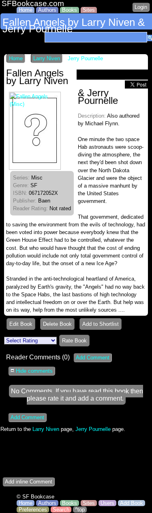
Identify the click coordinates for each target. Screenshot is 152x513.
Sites (89, 10)
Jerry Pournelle (85, 58)
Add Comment (92, 358)
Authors (47, 10)
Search (61, 510)
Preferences (33, 510)
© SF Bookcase (35, 497)
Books (69, 10)
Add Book (131, 503)
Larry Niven (46, 58)
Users (107, 503)
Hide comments (33, 371)
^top (80, 510)
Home (25, 10)
